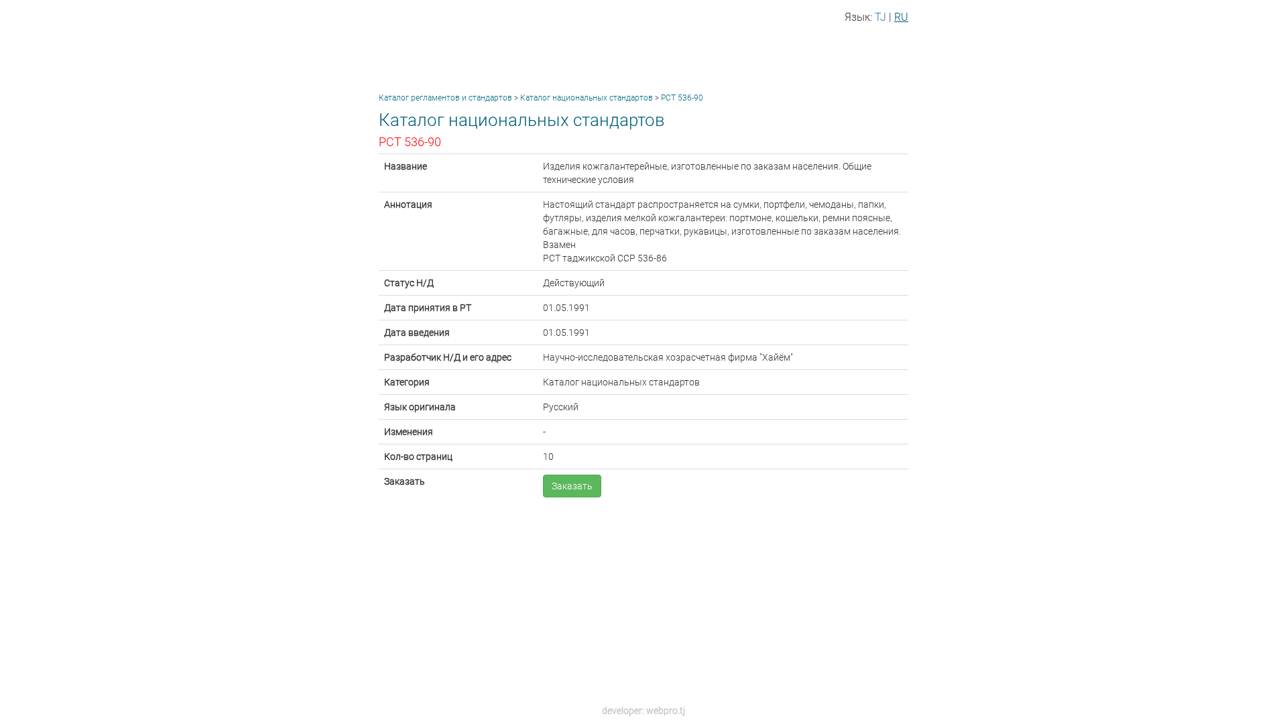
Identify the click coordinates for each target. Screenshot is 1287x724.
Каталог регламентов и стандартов (445, 98)
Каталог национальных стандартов (586, 98)
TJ (880, 17)
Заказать (572, 486)
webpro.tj (665, 710)
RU (901, 17)
